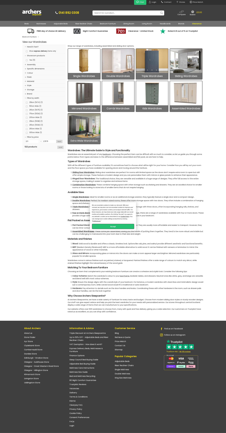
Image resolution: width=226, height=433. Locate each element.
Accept (113, 226)
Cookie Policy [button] (125, 216)
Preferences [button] (97, 221)
